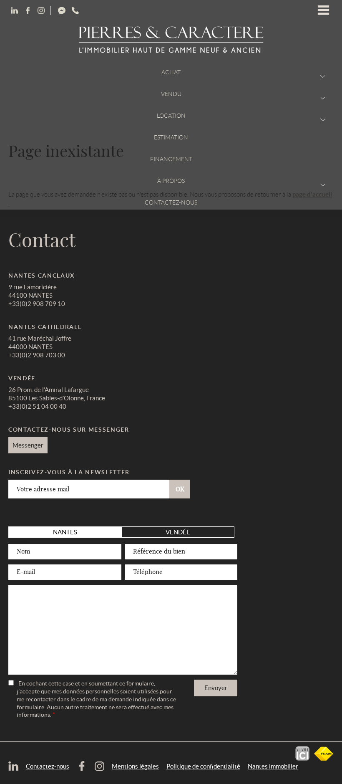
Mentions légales (135, 766)
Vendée (178, 532)
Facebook (41, 11)
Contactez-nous (171, 202)
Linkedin (27, 11)
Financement (171, 159)
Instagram (75, 11)
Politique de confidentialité (203, 766)
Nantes (65, 532)
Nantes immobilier (273, 766)
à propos (171, 180)
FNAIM (324, 753)
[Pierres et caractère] (171, 40)
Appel (101, 11)
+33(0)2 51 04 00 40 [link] (37, 406)
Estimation (171, 137)
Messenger (92, 11)
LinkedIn (14, 11)
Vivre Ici (302, 753)
